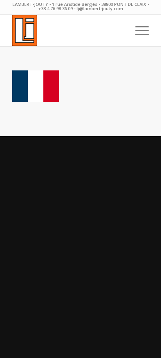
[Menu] (138, 30)
